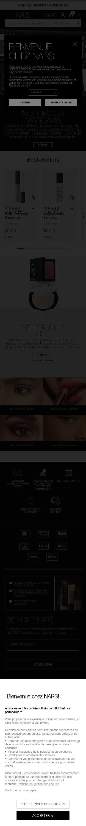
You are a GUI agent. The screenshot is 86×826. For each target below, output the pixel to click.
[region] (43, 752)
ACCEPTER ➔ (43, 815)
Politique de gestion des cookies (38, 784)
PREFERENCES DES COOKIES (43, 804)
